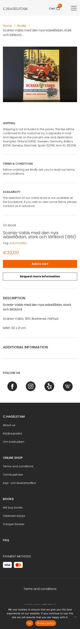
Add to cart (40, 264)
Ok (29, 623)
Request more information (40, 276)
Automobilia (18, 243)
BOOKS (8, 499)
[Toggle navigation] (74, 8)
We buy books (13, 507)
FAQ (6, 540)
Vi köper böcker (13, 524)
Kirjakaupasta (12, 433)
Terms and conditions (18, 466)
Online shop (13, 458)
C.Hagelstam (14, 416)
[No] (75, 617)
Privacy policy (45, 623)
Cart (54, 7)
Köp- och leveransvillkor (19, 483)
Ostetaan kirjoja (14, 516)
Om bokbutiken (13, 442)
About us (9, 425)
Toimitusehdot (13, 475)
